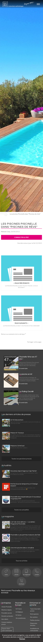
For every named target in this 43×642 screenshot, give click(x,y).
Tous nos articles (21, 561)
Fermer (22, 639)
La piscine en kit (25, 374)
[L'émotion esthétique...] (5, 4)
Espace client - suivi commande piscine (7, 631)
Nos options (34, 617)
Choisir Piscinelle (6, 607)
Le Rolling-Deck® (26, 391)
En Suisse (18, 615)
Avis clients (4, 619)
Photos (16, 574)
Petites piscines (35, 620)
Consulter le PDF (21, 237)
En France (19, 609)
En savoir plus (23, 368)
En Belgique (19, 612)
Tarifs (6, 574)
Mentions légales (6, 610)
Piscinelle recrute (6, 613)
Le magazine (26, 574)
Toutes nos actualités (21, 510)
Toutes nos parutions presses (21, 459)
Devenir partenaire (7, 616)
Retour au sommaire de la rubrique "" (13, 334)
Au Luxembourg (20, 618)
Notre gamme (34, 614)
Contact (37, 574)
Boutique (21, 584)
